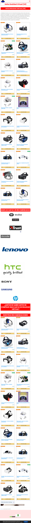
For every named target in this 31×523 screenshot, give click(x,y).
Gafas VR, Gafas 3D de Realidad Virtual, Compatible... (22, 145)
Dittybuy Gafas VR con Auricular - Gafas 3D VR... (22, 495)
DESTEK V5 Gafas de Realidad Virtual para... (23, 108)
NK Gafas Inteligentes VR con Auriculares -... (22, 34)
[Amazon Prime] (28, 36)
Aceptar (26, 521)
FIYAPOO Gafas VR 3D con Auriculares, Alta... (5, 200)
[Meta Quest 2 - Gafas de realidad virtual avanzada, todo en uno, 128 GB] (8, 84)
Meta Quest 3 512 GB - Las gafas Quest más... (6, 108)
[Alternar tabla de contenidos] (13, 502)
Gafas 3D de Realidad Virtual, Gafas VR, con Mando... (7, 126)
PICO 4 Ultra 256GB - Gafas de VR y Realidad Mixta (7, 458)
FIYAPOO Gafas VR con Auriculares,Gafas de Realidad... (22, 71)
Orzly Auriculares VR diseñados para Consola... (23, 90)
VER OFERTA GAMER (8, 38)
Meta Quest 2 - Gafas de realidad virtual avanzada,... (7, 90)
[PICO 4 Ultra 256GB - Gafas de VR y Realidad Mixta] (8, 452)
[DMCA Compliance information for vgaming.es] (12, 517)
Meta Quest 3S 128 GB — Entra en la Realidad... (7, 71)
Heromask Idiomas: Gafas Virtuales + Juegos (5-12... (7, 53)
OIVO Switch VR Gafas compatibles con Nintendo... (7, 182)
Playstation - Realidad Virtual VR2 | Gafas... (23, 163)
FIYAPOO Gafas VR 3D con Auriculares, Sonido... (5, 163)
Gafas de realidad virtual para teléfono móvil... (6, 145)
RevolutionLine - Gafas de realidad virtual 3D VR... (7, 421)
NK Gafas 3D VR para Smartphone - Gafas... (23, 329)
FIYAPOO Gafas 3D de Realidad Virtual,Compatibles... (22, 182)
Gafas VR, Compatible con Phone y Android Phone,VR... (7, 34)
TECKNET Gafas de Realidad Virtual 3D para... (23, 126)
